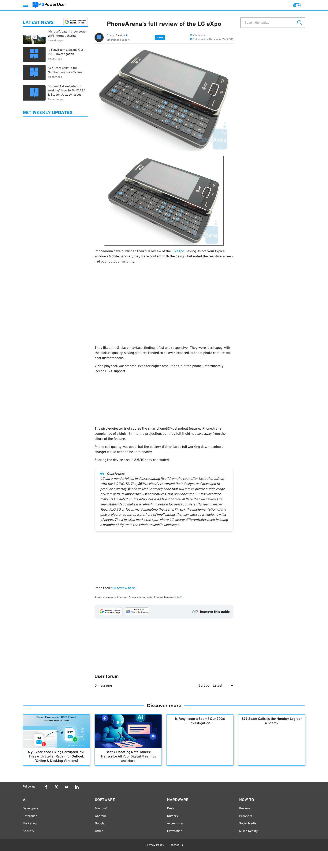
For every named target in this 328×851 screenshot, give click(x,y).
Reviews (245, 809)
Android (100, 816)
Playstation (174, 831)
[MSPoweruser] (49, 5)
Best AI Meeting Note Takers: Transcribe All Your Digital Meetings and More (128, 756)
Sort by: (204, 686)
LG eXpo (178, 251)
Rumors (172, 816)
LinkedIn (77, 787)
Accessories (175, 824)
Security (28, 831)
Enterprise (30, 816)
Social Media (247, 824)
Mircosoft (101, 809)
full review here (123, 588)
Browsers (245, 816)
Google (100, 824)
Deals (171, 809)
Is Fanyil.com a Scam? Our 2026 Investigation (200, 721)
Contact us (176, 845)
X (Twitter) (56, 787)
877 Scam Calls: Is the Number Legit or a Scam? (272, 721)
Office (99, 831)
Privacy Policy (154, 845)
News (160, 37)
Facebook (46, 787)
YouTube (66, 787)
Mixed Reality (248, 831)
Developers (30, 809)
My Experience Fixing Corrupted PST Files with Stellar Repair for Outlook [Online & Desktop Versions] (56, 756)
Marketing (30, 824)
